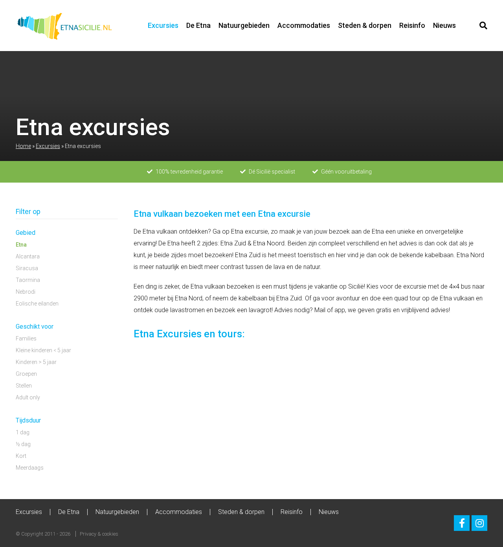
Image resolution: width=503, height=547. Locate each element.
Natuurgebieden (244, 25)
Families (26, 338)
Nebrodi (25, 292)
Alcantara (28, 256)
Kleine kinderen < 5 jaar (43, 350)
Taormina (28, 280)
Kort (21, 456)
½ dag (23, 444)
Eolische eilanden (37, 303)
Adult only (28, 397)
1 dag (22, 432)
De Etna (198, 25)
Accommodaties (303, 25)
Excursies (163, 25)
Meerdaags (30, 468)
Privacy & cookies (99, 534)
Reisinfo (412, 25)
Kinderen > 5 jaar (36, 362)
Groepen (26, 374)
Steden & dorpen (364, 25)
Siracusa (27, 268)
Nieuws (444, 25)
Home (23, 146)
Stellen (24, 385)
